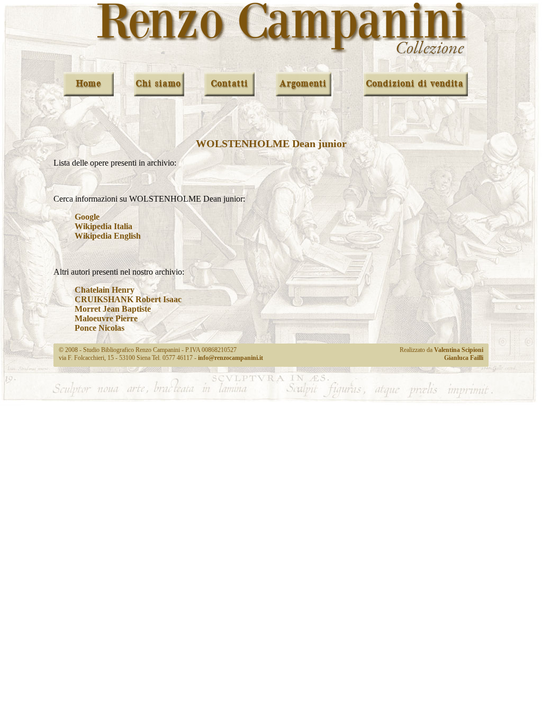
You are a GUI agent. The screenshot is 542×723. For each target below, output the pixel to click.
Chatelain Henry (104, 289)
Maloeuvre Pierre (106, 318)
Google (87, 216)
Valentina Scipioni (458, 350)
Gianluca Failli (463, 358)
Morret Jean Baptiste (113, 308)
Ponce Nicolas (99, 327)
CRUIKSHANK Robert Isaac (128, 299)
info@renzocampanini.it (230, 358)
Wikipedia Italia (103, 226)
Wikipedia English (108, 235)
